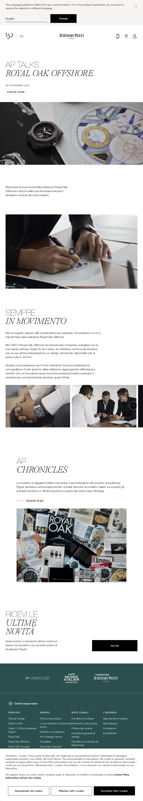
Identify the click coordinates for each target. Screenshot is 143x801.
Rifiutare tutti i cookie (71, 790)
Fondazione (109, 728)
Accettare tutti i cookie (114, 790)
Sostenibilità (109, 733)
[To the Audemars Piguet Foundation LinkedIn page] (105, 678)
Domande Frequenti (51, 746)
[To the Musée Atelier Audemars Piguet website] (71, 678)
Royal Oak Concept (18, 746)
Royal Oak (13, 736)
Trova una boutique (50, 718)
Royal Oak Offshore (18, 741)
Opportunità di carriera (115, 718)
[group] (38, 406)
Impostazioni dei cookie (28, 790)
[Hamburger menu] (21, 36)
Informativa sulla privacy (84, 723)
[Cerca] (118, 36)
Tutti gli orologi (16, 718)
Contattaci (45, 741)
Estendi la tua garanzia (52, 731)
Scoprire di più (34, 500)
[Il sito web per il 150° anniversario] (9, 36)
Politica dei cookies (82, 728)
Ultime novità (15, 723)
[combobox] (27, 18)
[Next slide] (133, 405)
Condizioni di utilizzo (83, 718)
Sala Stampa (110, 723)
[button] (118, 36)
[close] (135, 6)
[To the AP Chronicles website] (37, 678)
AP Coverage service (51, 736)
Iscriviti (115, 645)
